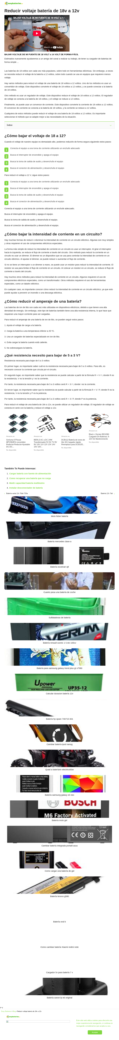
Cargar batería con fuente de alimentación (30, 473)
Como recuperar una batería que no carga (30, 478)
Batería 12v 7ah (107, 493)
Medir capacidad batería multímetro (27, 483)
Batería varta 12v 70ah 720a (17, 493)
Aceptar (95, 1032)
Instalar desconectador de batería (26, 488)
